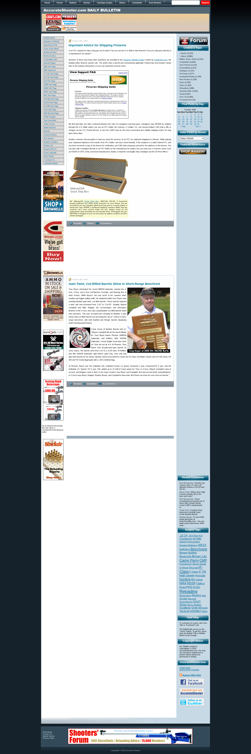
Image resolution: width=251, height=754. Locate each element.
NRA (182, 583)
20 (183, 122)
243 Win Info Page (51, 99)
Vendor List (48, 145)
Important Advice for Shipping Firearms (97, 45)
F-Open (194, 571)
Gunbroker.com (160, 60)
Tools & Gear (49, 124)
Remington (185, 595)
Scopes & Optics (51, 142)
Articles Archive (50, 52)
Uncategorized (185, 100)
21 (187, 122)
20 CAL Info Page (51, 77)
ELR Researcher (186, 483)
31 (198, 124)
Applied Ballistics (188, 545)
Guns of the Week (51, 49)
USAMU (195, 611)
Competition (91, 384)
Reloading (183, 88)
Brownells (185, 556)
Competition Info (50, 59)
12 (179, 119)
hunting (185, 579)
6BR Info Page (50, 67)
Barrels (47, 131)
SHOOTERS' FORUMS (189, 670)
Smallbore (185, 607)
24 (198, 122)
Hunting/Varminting (187, 76)
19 (179, 122)
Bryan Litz (199, 556)
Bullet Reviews (50, 128)
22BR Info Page (50, 85)
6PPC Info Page (50, 92)
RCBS (196, 587)
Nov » (198, 126)
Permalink (77, 223)
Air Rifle (197, 538)
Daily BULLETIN (50, 45)
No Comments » (109, 384)
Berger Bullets (188, 552)
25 (201, 122)
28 (187, 124)
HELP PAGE (49, 156)
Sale (203, 595)
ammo (183, 541)
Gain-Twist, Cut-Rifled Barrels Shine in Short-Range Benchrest (114, 284)
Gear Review (184, 65)
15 (191, 119)
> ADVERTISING (51, 163)
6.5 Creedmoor (191, 537)
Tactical (182, 94)
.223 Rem (193, 535)
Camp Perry (189, 560)
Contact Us (47, 734)
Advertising (47, 732)
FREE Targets (49, 117)
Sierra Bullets (194, 605)
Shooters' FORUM (51, 41)
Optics (182, 85)
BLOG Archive (50, 56)
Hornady (200, 575)
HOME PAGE (49, 38)
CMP (203, 560)
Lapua (199, 579)
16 (195, 119)
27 (183, 124)
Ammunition (193, 541)
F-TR (202, 571)
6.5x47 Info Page (51, 102)
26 (179, 124)
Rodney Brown (185, 517)
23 (195, 122)
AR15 (202, 545)
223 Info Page (49, 81)
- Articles (90, 223)
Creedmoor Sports (189, 564)
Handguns (183, 71)
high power (186, 575)
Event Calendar (50, 153)
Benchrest (199, 549)
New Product (184, 79)
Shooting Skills (185, 91)
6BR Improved (50, 70)
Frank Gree (184, 510)
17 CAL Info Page (51, 74)
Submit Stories (49, 736)
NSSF (191, 583)
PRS (189, 587)
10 (198, 117)
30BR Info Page (50, 88)
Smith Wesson (199, 607)
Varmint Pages (50, 63)
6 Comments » (106, 223)
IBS (193, 579)
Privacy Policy (48, 738)
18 (201, 119)
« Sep (183, 126)
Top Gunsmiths (50, 120)
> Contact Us (49, 160)
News (181, 82)
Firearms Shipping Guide (133, 60)
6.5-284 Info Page (51, 106)
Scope (183, 598)
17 (198, 119)
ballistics (184, 549)
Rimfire (196, 595)
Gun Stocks (49, 138)
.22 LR (183, 535)
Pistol (182, 587)
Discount (194, 567)
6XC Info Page (50, 95)
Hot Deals (183, 74)
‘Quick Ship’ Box (91, 201)
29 (191, 124)
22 (191, 122)
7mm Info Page (50, 110)
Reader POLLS (50, 149)
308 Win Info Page (51, 113)
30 (195, 124)
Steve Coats (184, 492)
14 (187, 119)
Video (204, 611)
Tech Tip (183, 97)
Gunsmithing (184, 68)
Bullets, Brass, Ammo (188, 59)
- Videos (182, 56)
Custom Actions (50, 135)
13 (183, 119)
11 (201, 117)
